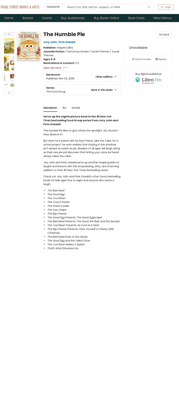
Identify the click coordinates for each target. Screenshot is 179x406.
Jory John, (50, 42)
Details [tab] (76, 108)
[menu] (89, 18)
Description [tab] (50, 108)
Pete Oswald (67, 42)
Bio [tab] (64, 108)
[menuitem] (9, 18)
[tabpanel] (82, 190)
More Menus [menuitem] (163, 18)
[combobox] (55, 7)
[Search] (149, 7)
